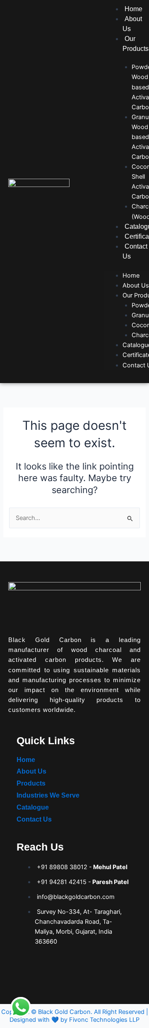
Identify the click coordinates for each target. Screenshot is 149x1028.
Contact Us (34, 819)
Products (31, 783)
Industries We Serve (48, 795)
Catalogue (33, 807)
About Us (136, 285)
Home (133, 8)
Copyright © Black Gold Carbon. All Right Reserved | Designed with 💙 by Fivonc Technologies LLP (74, 1015)
